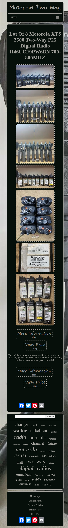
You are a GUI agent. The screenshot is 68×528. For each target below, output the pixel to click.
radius (25, 445)
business (25, 484)
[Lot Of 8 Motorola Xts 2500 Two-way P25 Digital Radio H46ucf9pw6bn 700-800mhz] (35, 76)
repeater (49, 479)
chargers (52, 426)
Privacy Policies (35, 505)
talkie (52, 443)
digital (27, 468)
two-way (36, 461)
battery (39, 475)
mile (36, 484)
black (43, 451)
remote (52, 438)
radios (44, 468)
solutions (16, 445)
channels (34, 456)
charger (21, 424)
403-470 (46, 484)
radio (20, 437)
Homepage (35, 496)
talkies (51, 463)
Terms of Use (35, 509)
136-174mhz (49, 456)
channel (37, 443)
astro (52, 451)
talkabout (38, 430)
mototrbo (24, 474)
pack (35, 425)
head (43, 425)
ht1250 (51, 475)
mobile (36, 479)
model (19, 480)
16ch (27, 480)
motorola (26, 449)
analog (54, 432)
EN (32, 514)
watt (20, 462)
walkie (20, 430)
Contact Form (35, 501)
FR (37, 514)
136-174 (20, 456)
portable (38, 437)
